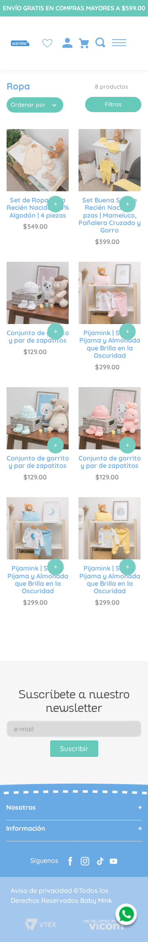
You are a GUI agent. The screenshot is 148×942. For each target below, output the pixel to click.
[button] (98, 43)
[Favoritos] (47, 43)
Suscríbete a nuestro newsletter (74, 700)
